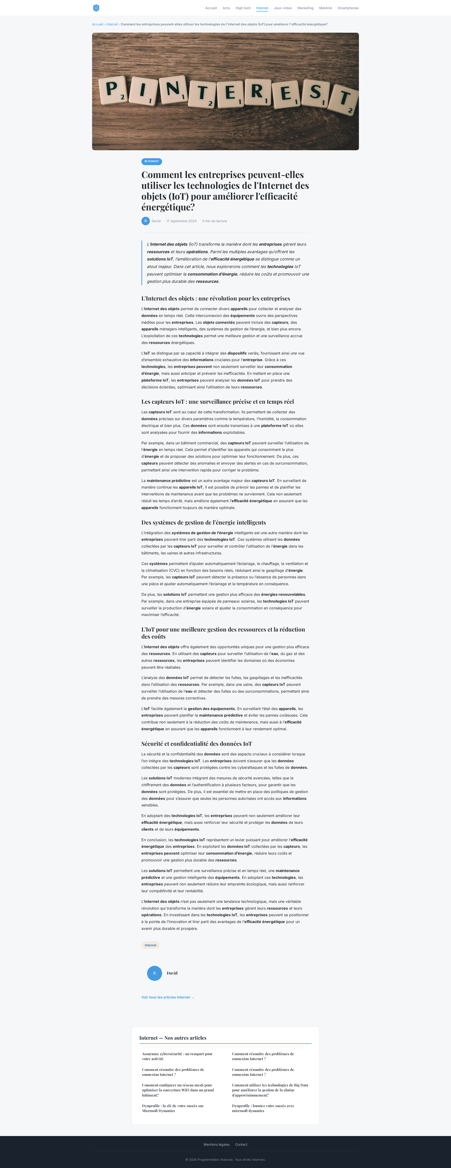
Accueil (211, 8)
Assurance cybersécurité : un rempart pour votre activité (177, 1056)
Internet (262, 8)
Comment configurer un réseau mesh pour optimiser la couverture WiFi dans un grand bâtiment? (178, 1090)
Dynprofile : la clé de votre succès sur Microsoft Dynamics (173, 1108)
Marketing (306, 8)
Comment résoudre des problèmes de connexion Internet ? (173, 1072)
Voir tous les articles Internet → (167, 997)
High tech (243, 8)
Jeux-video (283, 8)
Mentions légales (216, 1144)
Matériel (325, 8)
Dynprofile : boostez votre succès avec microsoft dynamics (263, 1108)
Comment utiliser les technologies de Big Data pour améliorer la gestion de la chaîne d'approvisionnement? (270, 1090)
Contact (241, 1144)
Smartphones (348, 8)
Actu (226, 8)
